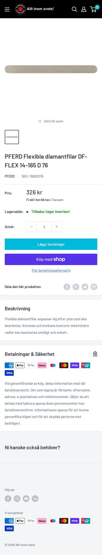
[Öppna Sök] (74, 9)
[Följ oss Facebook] (8, 498)
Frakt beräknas (38, 199)
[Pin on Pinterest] (76, 286)
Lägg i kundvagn (51, 244)
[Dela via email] (94, 286)
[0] (93, 9)
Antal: (9, 227)
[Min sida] (83, 9)
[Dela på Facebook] (67, 286)
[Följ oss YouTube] (26, 498)
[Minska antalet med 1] (32, 227)
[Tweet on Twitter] (85, 286)
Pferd (10, 176)
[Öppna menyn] (7, 9)
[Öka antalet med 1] (57, 227)
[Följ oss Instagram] (17, 498)
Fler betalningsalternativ (51, 270)
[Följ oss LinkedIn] (35, 498)
